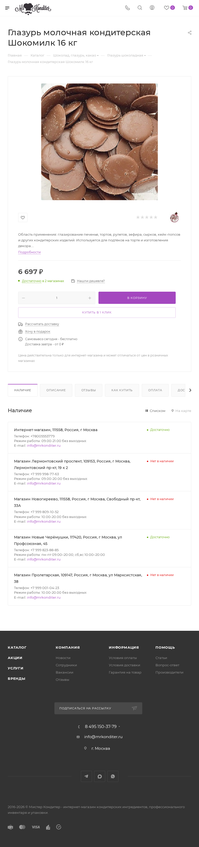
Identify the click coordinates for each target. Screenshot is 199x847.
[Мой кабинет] (152, 8)
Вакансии (64, 672)
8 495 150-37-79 (101, 727)
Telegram (86, 776)
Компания (68, 647)
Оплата (155, 390)
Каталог (17, 647)
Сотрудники (66, 665)
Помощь (165, 647)
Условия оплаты (123, 658)
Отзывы (88, 390)
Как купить (122, 390)
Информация (124, 647)
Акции (15, 658)
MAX (99, 776)
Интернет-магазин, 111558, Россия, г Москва (55, 430)
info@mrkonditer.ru (44, 445)
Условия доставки (124, 665)
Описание (56, 390)
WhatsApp (112, 776)
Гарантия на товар (125, 672)
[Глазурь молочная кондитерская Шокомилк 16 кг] (99, 141)
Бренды (16, 678)
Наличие (22, 390)
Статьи (161, 658)
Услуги (16, 668)
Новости (63, 658)
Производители (169, 672)
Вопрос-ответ (167, 665)
